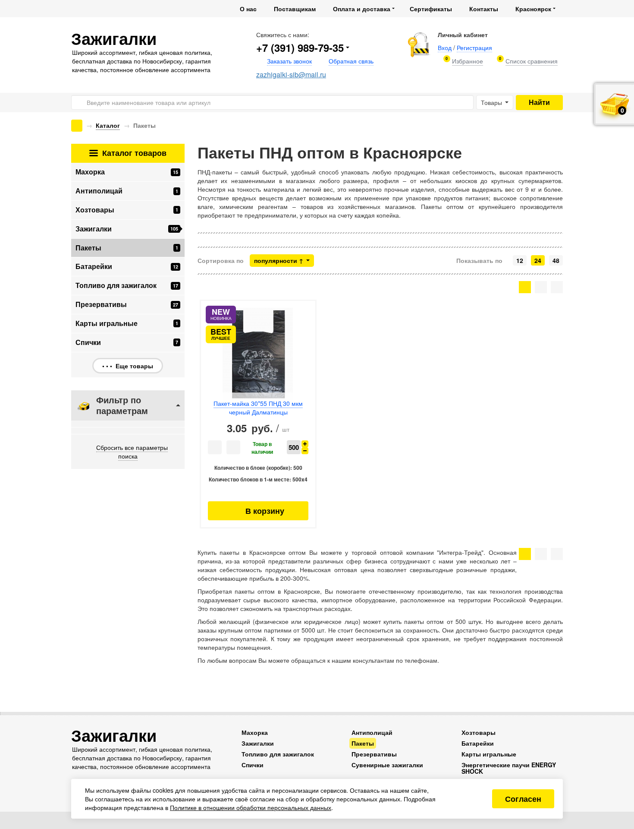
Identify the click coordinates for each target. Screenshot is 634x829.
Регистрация (474, 47)
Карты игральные (126, 323)
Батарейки (126, 266)
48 (555, 260)
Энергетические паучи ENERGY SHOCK (508, 767)
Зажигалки (126, 229)
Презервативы (126, 304)
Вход (445, 47)
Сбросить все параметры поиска (132, 451)
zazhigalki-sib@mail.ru (291, 74)
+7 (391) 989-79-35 (300, 47)
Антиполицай (126, 191)
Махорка (126, 172)
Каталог (108, 125)
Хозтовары (126, 210)
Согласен (523, 798)
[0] (467, 61)
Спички (126, 342)
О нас (248, 8)
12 (519, 260)
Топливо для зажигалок (126, 285)
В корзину (258, 510)
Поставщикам (295, 8)
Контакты (483, 8)
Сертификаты (431, 8)
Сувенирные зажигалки (387, 764)
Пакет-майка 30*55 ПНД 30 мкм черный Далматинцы (258, 407)
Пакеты (363, 743)
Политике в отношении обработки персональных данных (250, 807)
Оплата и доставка (361, 8)
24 (537, 260)
